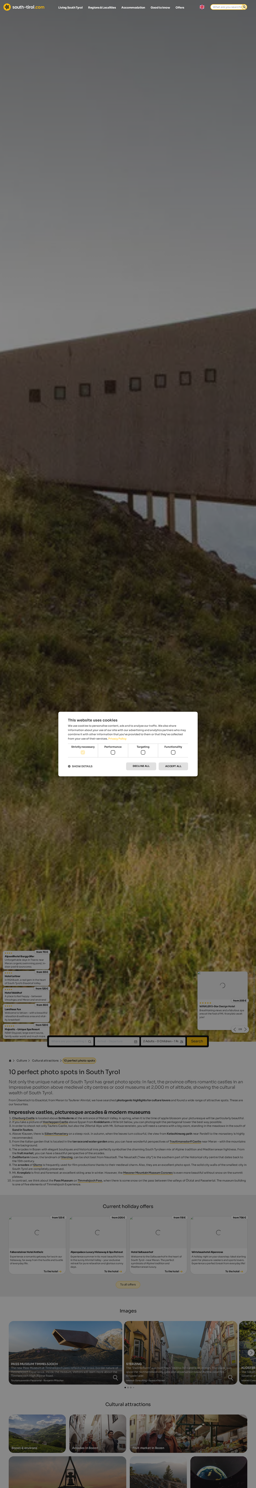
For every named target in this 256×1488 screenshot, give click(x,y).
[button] (80, 766)
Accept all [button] (173, 766)
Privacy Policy (117, 738)
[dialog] (128, 744)
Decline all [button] (141, 766)
